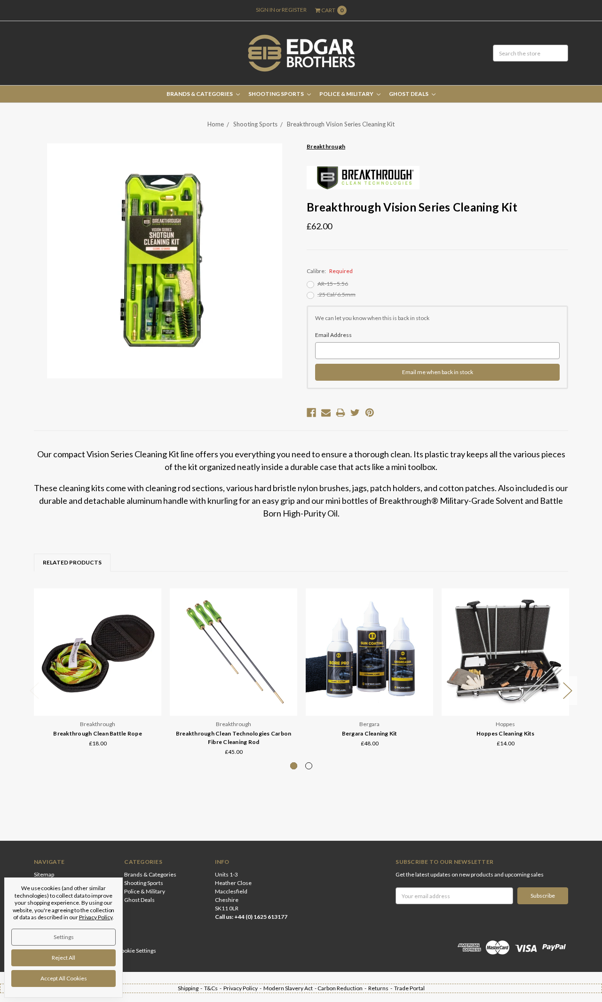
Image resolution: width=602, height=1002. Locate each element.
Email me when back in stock (437, 372)
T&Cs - (213, 988)
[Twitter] (355, 412)
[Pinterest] (369, 412)
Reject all (63, 957)
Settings (64, 936)
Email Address (333, 334)
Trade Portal (409, 988)
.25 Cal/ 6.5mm (336, 294)
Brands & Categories (200, 93)
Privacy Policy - (243, 988)
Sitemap (44, 874)
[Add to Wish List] (151, 611)
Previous (34, 690)
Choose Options (97, 696)
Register (294, 9)
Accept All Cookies (63, 978)
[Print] (340, 412)
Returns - (381, 988)
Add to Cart (369, 696)
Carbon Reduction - (342, 988)
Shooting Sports (276, 93)
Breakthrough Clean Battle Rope (97, 733)
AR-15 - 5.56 (332, 283)
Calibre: (330, 270)
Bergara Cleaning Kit (369, 733)
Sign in (265, 9)
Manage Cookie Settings (126, 950)
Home (215, 124)
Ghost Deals (409, 93)
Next (567, 690)
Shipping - (191, 988)
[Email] (326, 412)
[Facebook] (311, 412)
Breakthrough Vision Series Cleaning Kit (341, 124)
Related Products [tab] (72, 562)
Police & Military (346, 93)
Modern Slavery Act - (290, 988)
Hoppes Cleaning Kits (505, 733)
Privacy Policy (95, 917)
